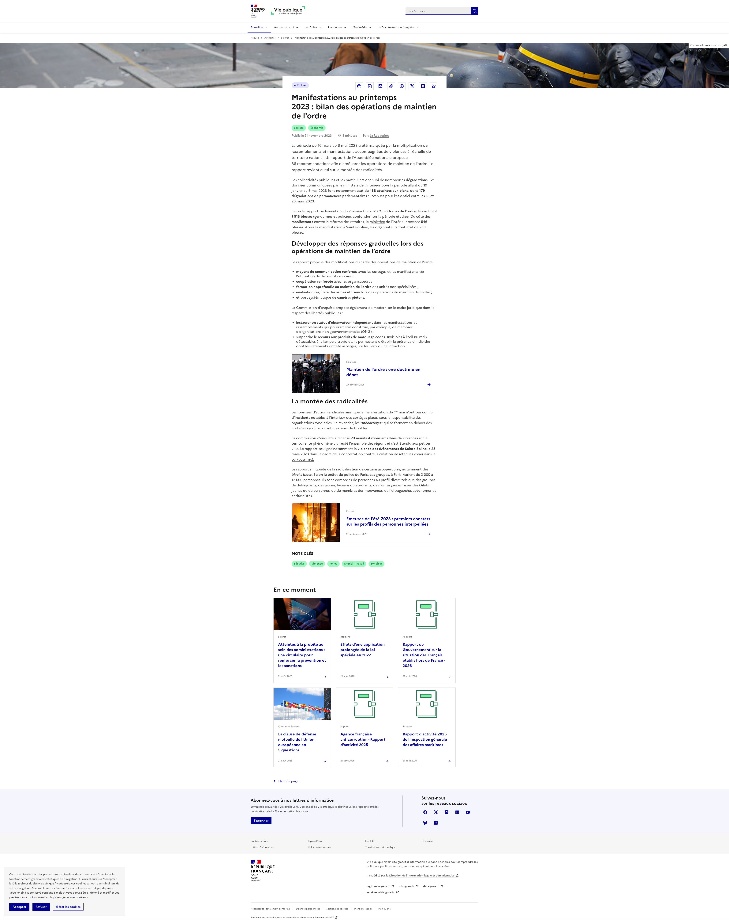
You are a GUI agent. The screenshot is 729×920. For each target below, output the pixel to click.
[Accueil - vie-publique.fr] (288, 11)
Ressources (335, 27)
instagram (446, 812)
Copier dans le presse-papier (391, 86)
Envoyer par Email (380, 86)
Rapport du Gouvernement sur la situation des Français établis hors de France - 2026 (424, 655)
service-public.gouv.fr (381, 892)
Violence (317, 564)
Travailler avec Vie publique (380, 847)
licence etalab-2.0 (324, 917)
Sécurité (299, 564)
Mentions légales (363, 908)
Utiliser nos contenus (319, 847)
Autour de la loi (284, 27)
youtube (468, 812)
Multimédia (360, 27)
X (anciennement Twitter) (436, 812)
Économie (316, 128)
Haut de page (288, 781)
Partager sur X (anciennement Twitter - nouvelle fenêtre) (412, 86)
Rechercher (474, 11)
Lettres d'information (262, 847)
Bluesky (425, 823)
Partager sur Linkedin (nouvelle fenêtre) (423, 86)
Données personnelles (308, 908)
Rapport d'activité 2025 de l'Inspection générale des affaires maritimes (425, 739)
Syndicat (376, 564)
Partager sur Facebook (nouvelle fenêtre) (402, 86)
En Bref (285, 38)
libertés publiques (326, 313)
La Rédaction (379, 135)
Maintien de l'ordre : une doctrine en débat (383, 372)
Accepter (19, 906)
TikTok (436, 823)
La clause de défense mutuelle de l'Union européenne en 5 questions (297, 742)
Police (333, 564)
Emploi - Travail (354, 564)
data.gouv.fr (431, 886)
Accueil (255, 38)
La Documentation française (396, 27)
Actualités (257, 27)
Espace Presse (315, 841)
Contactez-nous (259, 841)
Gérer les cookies (68, 906)
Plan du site (384, 908)
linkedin (457, 812)
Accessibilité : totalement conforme (270, 908)
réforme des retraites (347, 221)
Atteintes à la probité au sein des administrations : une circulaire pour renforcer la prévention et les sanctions (302, 655)
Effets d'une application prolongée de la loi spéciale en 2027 (362, 650)
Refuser (41, 906)
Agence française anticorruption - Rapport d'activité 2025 (363, 739)
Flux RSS (369, 841)
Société (299, 128)
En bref (302, 85)
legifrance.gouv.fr (379, 886)
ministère (350, 185)
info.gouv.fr (407, 886)
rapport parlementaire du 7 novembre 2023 (342, 211)
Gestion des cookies (337, 908)
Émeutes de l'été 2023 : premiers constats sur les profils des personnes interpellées (388, 521)
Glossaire (428, 841)
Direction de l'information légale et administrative (421, 876)
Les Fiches (311, 27)
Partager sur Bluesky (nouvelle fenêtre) (433, 86)
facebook (425, 812)
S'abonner (261, 820)
